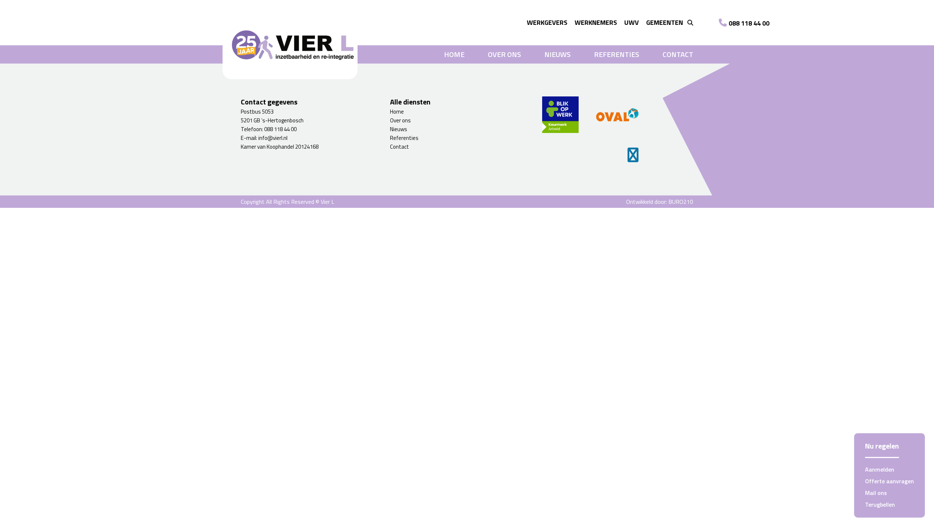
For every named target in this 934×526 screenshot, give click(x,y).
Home (454, 54)
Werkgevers (547, 22)
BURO (680, 201)
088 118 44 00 (749, 23)
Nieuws (557, 54)
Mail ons (876, 492)
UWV (631, 22)
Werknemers (596, 22)
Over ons (504, 54)
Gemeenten (664, 22)
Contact (678, 54)
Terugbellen (880, 504)
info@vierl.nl (272, 138)
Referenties (616, 54)
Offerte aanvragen (889, 481)
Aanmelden (879, 469)
